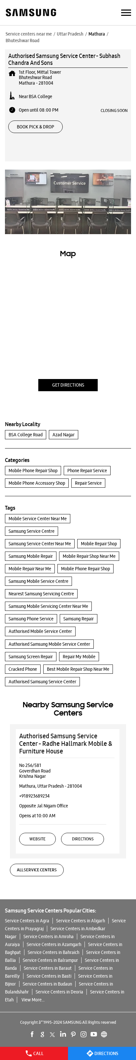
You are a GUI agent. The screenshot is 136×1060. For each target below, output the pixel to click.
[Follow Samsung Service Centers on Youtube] (93, 1034)
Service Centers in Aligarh (80, 921)
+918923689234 (34, 796)
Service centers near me (29, 34)
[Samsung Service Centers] (30, 13)
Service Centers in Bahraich (53, 952)
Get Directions (68, 385)
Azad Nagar (63, 435)
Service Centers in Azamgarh (54, 944)
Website (37, 839)
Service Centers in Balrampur (50, 960)
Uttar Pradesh (70, 34)
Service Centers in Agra (27, 921)
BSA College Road (26, 435)
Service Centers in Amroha (48, 936)
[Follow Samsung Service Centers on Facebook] (32, 1034)
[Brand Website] (104, 1034)
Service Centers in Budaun (47, 984)
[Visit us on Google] (42, 1034)
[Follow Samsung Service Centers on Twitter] (52, 1034)
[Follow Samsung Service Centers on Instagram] (83, 1034)
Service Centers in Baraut (48, 968)
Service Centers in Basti (49, 976)
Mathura (96, 34)
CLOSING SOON (114, 110)
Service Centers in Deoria (59, 992)
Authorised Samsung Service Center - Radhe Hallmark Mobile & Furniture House (65, 743)
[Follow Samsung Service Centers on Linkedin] (63, 1034)
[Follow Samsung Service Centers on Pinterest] (73, 1034)
